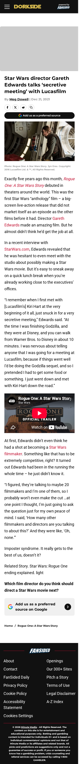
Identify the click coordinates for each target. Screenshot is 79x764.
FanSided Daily (16, 677)
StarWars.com (16, 249)
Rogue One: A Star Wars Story (38, 625)
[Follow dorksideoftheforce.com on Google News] (68, 607)
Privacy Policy (15, 685)
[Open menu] (7, 6)
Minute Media (29, 727)
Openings (55, 661)
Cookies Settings (18, 715)
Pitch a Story (57, 677)
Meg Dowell (19, 99)
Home (8, 625)
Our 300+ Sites (59, 669)
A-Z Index (55, 701)
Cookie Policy (15, 693)
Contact (10, 669)
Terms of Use (58, 685)
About (9, 661)
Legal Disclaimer (61, 693)
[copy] (31, 107)
